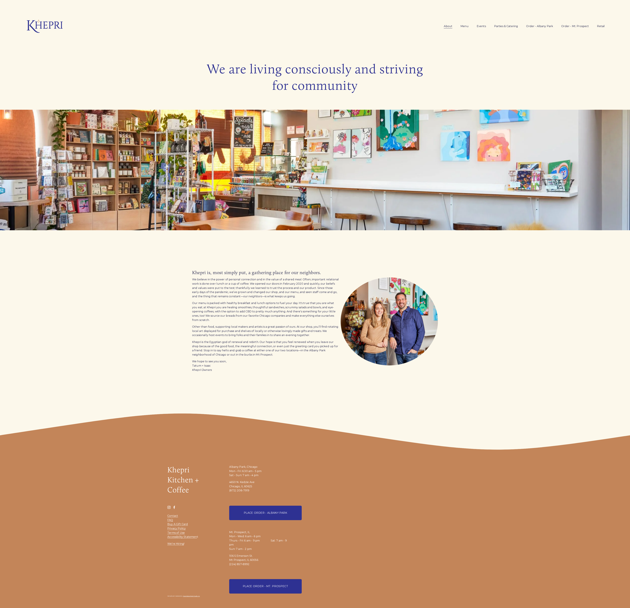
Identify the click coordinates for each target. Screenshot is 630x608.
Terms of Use (176, 532)
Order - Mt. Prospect (575, 26)
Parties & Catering (506, 26)
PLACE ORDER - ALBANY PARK (265, 512)
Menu (465, 26)
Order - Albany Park (539, 26)
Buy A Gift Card (177, 524)
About (448, 26)
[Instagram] (169, 507)
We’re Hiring (175, 543)
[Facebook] (174, 507)
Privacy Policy (176, 528)
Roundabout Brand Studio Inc (191, 596)
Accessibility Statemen (182, 536)
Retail (601, 26)
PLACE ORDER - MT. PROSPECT (265, 586)
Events (481, 26)
